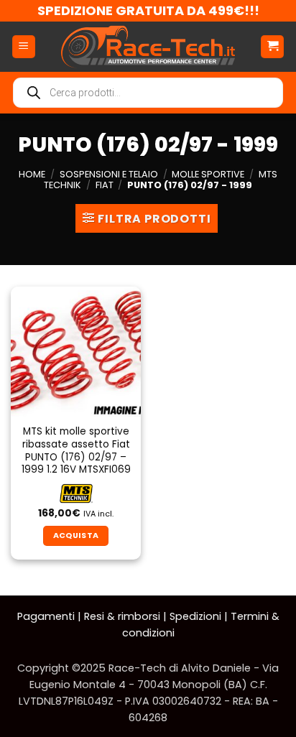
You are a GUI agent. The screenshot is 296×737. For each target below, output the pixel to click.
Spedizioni (195, 616)
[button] (23, 47)
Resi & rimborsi (122, 616)
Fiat (105, 185)
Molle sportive (208, 174)
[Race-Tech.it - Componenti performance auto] (148, 47)
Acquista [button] (76, 535)
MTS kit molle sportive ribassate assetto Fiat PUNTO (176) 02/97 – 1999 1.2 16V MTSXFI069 (76, 450)
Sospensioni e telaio (109, 174)
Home (32, 174)
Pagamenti (46, 616)
